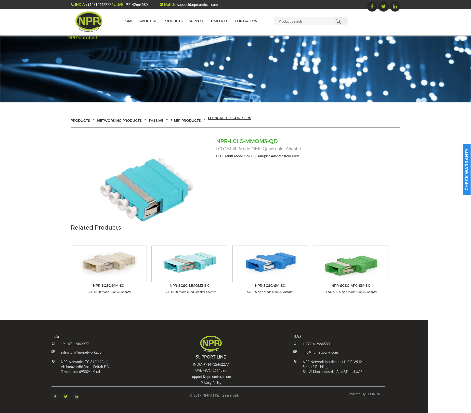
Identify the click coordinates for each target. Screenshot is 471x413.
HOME (128, 21)
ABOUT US (148, 21)
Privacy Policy (211, 383)
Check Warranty (466, 169)
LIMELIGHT (220, 21)
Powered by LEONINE (364, 394)
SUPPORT (197, 21)
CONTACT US (246, 21)
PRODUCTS (173, 21)
